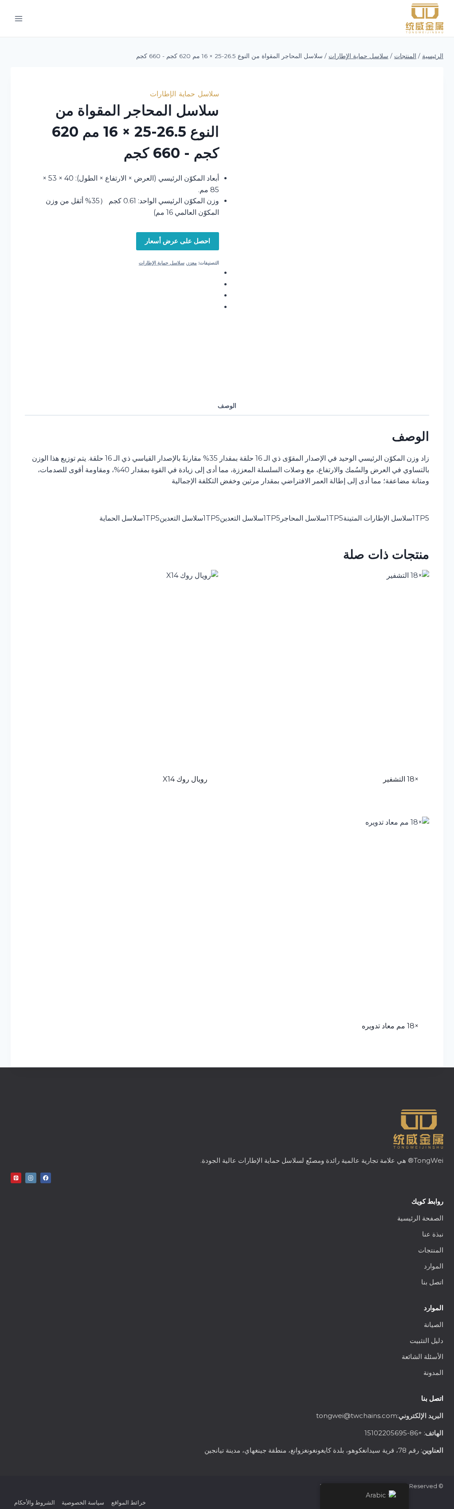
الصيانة (433, 1324)
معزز (192, 263)
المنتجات (430, 1250)
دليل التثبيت (426, 1340)
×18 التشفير (401, 779)
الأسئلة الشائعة (422, 1356)
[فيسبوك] (45, 1178)
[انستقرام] (30, 1178)
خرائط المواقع (128, 1502)
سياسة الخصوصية (83, 1502)
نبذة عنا (432, 1234)
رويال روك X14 (185, 779)
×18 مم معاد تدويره (390, 1026)
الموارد (433, 1266)
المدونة (433, 1372)
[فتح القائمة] (19, 18)
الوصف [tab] (227, 406)
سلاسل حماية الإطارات (184, 94)
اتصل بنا (432, 1282)
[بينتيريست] (16, 1178)
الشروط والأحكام (34, 1502)
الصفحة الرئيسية (420, 1218)
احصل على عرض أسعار (177, 241)
